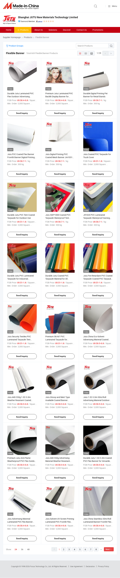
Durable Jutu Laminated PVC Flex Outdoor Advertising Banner (20, 96)
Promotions (97, 29)
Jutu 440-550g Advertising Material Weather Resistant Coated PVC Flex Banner (57, 461)
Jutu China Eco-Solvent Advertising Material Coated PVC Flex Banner (95, 339)
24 (16, 549)
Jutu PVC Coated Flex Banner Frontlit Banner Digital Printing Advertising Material (21, 157)
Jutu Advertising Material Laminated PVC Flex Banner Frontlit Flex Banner (20, 521)
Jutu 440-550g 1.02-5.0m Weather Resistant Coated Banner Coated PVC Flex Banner (21, 400)
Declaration (90, 566)
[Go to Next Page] (111, 53)
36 (22, 549)
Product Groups (15, 45)
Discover (67, 29)
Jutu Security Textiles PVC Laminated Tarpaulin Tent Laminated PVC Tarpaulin (19, 339)
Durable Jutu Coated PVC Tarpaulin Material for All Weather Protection (56, 278)
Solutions (53, 29)
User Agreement (76, 566)
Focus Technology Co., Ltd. (41, 566)
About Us (38, 29)
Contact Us (82, 29)
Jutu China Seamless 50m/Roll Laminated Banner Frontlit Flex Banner (97, 521)
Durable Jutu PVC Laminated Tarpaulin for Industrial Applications (20, 278)
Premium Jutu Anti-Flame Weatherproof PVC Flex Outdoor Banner (21, 461)
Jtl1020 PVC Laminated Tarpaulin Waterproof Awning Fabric (96, 217)
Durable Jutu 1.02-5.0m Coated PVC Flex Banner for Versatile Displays (97, 461)
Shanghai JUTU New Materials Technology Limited (48, 17)
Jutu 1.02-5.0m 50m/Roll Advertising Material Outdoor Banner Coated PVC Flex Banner (97, 400)
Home (8, 29)
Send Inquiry (22, 113)
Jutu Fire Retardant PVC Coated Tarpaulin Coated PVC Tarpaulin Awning (97, 278)
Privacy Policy (103, 566)
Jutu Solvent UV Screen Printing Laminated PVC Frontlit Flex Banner (59, 521)
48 (28, 549)
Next (108, 549)
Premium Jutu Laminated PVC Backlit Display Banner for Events (59, 96)
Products (24, 29)
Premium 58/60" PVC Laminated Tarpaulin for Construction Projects (56, 339)
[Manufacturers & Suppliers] (21, 5)
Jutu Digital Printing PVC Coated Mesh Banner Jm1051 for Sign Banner (58, 157)
